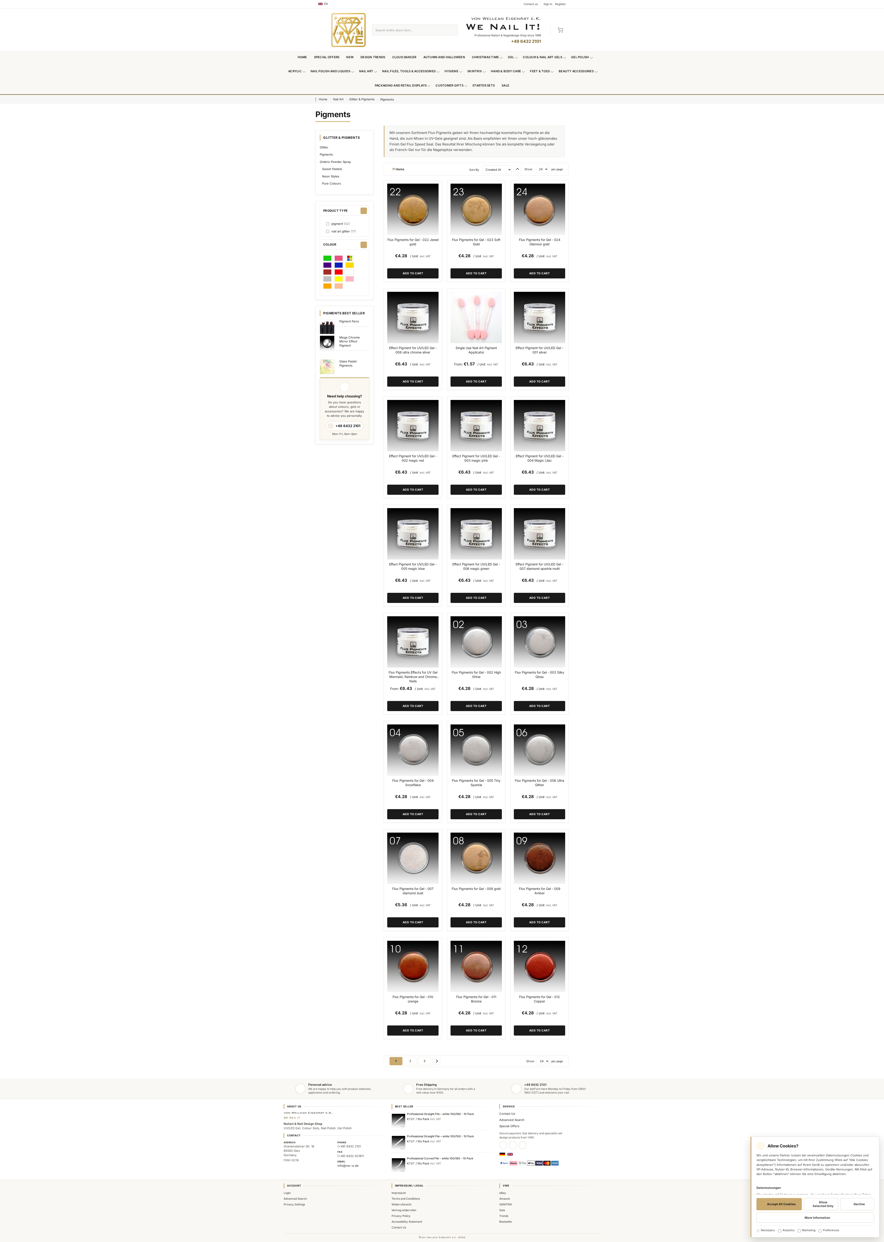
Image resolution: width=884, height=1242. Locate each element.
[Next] (436, 1061)
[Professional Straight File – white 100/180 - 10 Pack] (398, 1120)
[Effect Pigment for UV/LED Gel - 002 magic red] (413, 425)
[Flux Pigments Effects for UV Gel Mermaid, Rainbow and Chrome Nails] (413, 642)
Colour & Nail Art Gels (542, 57)
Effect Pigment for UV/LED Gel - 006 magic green (476, 566)
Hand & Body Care (506, 71)
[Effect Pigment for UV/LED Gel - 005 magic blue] (413, 534)
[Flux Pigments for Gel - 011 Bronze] (476, 966)
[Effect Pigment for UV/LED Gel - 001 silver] (539, 317)
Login (287, 1193)
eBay (502, 1193)
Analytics (788, 1230)
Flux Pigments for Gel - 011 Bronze (476, 999)
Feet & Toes (540, 71)
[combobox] (409, 30)
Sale (505, 85)
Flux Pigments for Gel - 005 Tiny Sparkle (476, 783)
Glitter (324, 147)
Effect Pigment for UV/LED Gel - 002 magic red (413, 458)
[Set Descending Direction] (517, 169)
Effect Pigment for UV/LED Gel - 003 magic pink (476, 458)
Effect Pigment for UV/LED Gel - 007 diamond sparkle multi (539, 566)
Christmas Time (485, 57)
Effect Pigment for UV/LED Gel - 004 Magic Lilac (539, 458)
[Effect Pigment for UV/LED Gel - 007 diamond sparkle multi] (539, 534)
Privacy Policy (401, 1216)
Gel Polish (580, 57)
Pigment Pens (349, 321)
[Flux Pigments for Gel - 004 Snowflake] (413, 750)
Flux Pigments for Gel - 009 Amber (539, 891)
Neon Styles (330, 176)
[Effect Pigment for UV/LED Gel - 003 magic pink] (476, 425)
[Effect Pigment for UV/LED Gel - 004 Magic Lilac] (539, 425)
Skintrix (474, 71)
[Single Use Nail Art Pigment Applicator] (476, 317)
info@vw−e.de (348, 1165)
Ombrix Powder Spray (335, 162)
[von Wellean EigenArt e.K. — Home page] (348, 30)
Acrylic (295, 71)
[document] (814, 1187)
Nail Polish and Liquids (330, 71)
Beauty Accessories (576, 71)
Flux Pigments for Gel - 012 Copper (539, 999)
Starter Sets (483, 85)
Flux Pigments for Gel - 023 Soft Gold (476, 242)
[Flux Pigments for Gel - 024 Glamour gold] (539, 209)
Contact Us (507, 1113)
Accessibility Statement (407, 1221)
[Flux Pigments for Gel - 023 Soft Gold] (476, 209)
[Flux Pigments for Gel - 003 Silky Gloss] (539, 642)
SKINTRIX (505, 1204)
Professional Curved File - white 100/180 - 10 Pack (440, 1158)
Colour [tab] (330, 244)
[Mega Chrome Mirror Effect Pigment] (327, 343)
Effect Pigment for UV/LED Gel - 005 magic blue (413, 566)
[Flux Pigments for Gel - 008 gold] (476, 858)
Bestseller (505, 1221)
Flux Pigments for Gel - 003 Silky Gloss (539, 674)
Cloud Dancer (404, 57)
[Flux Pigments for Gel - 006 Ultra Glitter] (539, 750)
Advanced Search (511, 1120)
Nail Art (366, 71)
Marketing (808, 1230)
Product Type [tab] (335, 210)
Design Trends (373, 57)
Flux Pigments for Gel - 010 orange (413, 999)
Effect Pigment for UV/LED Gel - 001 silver (539, 350)
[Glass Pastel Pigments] (327, 366)
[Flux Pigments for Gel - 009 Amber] (539, 858)
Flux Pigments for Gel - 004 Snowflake (413, 783)
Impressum (399, 1193)
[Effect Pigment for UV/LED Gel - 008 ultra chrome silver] (413, 317)
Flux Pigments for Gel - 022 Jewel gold (413, 242)
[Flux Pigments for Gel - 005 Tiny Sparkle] (476, 750)
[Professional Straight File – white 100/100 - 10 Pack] (398, 1142)
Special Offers (327, 57)
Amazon (504, 1198)
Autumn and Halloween (444, 57)
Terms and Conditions (406, 1198)
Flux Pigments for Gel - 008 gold (476, 889)
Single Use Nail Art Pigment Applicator (476, 350)
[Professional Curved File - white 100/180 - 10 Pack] (398, 1165)
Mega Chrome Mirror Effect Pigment (349, 341)
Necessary (768, 1230)
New (350, 57)
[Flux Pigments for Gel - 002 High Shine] (476, 642)
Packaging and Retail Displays (401, 85)
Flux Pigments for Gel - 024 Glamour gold (539, 242)
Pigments (326, 154)
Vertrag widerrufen (404, 1210)
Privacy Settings (294, 1204)
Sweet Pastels (332, 169)
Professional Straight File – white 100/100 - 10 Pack (440, 1136)
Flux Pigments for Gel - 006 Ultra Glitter (539, 783)
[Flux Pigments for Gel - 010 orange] (413, 966)
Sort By (474, 169)
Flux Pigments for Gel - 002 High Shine (476, 674)
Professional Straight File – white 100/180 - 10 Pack (440, 1114)
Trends (503, 1216)
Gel (511, 57)
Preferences (831, 1230)
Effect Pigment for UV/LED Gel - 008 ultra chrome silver (413, 350)
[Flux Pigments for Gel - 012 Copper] (539, 966)
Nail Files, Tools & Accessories (409, 71)
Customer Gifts (449, 85)
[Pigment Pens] (327, 326)
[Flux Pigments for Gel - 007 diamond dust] (413, 858)
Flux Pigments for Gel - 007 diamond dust (412, 891)
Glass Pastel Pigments (348, 363)
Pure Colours (331, 183)
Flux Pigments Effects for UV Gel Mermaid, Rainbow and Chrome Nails (413, 676)
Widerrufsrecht (401, 1204)
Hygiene (451, 71)
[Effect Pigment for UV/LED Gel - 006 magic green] (476, 534)
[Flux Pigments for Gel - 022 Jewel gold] (413, 209)
